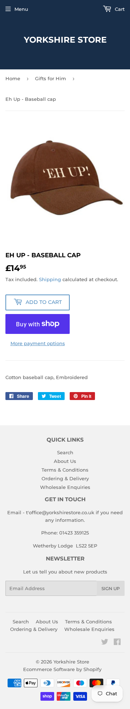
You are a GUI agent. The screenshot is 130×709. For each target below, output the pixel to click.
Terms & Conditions (65, 470)
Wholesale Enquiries (65, 487)
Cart (119, 9)
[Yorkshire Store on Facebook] (117, 643)
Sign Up (110, 588)
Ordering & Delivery (65, 478)
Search (65, 452)
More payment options (37, 343)
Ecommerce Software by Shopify (62, 669)
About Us (65, 461)
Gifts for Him (50, 78)
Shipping (50, 279)
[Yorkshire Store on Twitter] (104, 643)
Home (12, 78)
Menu (21, 9)
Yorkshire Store (65, 40)
